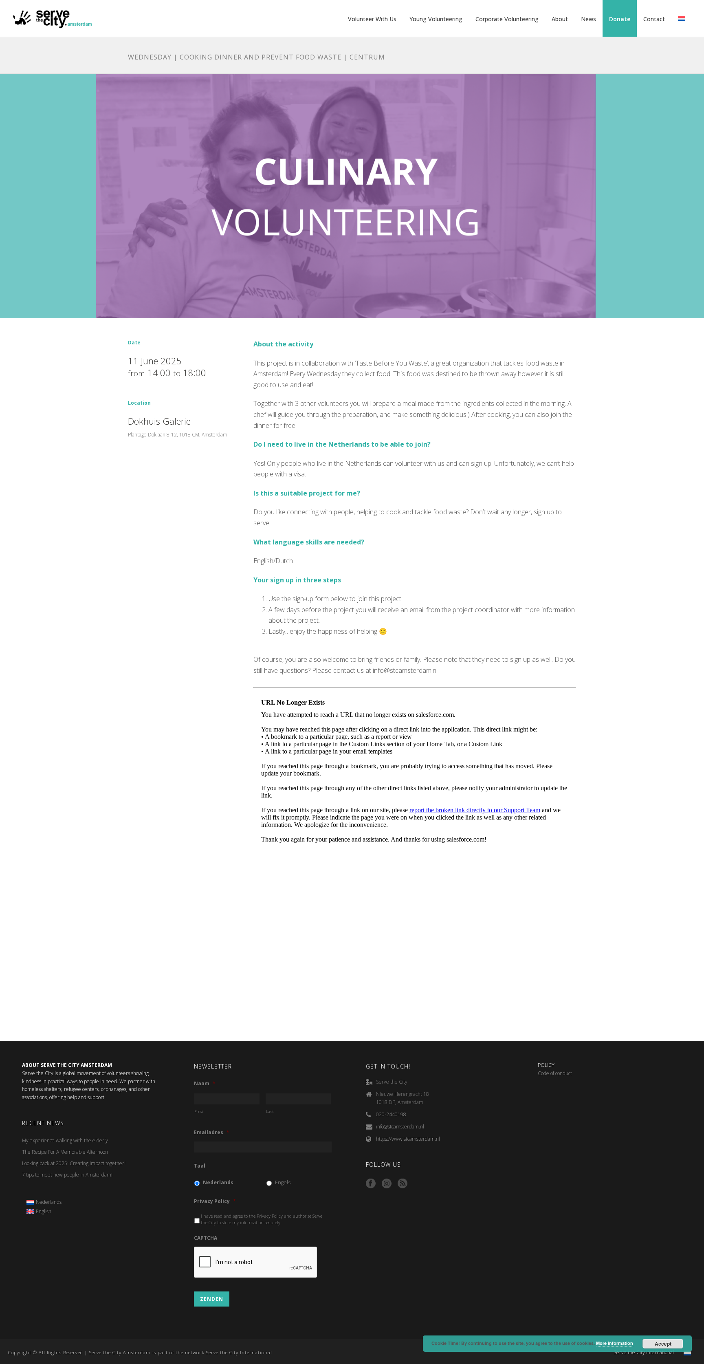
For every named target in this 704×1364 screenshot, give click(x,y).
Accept (663, 1343)
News (588, 19)
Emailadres (211, 1132)
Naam (205, 1083)
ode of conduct (556, 1073)
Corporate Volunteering (507, 19)
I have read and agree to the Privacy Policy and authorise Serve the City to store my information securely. (261, 1219)
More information (614, 1343)
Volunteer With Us (372, 19)
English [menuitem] (43, 1211)
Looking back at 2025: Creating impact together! (73, 1163)
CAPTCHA (205, 1238)
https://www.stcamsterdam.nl (408, 1138)
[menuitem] (44, 1202)
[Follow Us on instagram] (387, 1184)
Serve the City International (644, 1352)
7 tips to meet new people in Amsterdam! (67, 1174)
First (199, 1111)
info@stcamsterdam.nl (400, 1126)
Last (270, 1111)
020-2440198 (391, 1114)
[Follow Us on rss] (402, 1184)
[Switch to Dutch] (681, 19)
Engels (282, 1182)
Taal (199, 1166)
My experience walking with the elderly (65, 1140)
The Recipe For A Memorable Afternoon (65, 1151)
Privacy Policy (215, 1201)
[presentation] (256, 1262)
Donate (619, 19)
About (560, 19)
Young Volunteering (435, 19)
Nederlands (218, 1182)
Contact (654, 19)
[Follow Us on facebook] (371, 1184)
